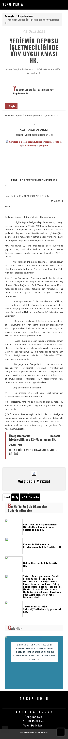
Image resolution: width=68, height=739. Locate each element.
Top (5, 729)
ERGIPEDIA (12, 4)
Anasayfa (9, 16)
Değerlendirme (25, 16)
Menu (61, 732)
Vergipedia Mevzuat (24, 69)
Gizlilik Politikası (33, 721)
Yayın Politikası (33, 725)
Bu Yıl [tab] (24, 497)
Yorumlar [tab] (34, 497)
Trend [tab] (6, 497)
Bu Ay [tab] (15, 497)
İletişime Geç (33, 717)
